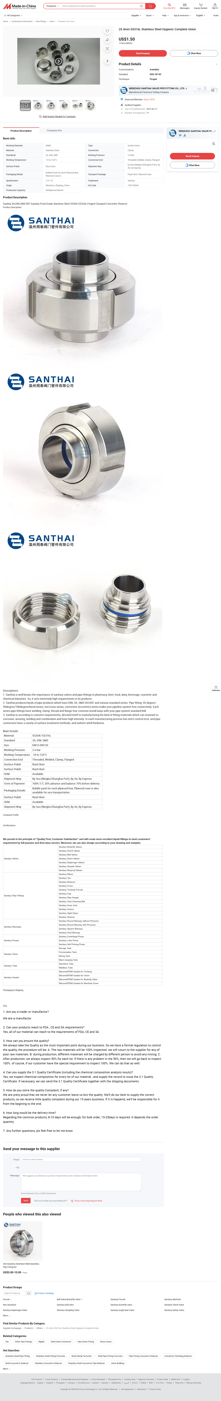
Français (71, 1383)
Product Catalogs (45, 1293)
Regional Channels (146, 1379)
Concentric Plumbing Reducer (178, 1356)
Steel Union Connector (61, 1341)
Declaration (141, 1389)
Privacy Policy (155, 1389)
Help (164, 15)
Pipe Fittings (41, 21)
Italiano (95, 1383)
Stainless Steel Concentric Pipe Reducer (86, 1363)
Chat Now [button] (196, 53)
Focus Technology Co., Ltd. (91, 1389)
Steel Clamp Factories (81, 1356)
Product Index (162, 1379)
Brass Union (106, 1341)
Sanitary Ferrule (117, 1299)
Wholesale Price (114, 1379)
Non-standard (9, 1304)
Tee (7, 1341)
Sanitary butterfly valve (121, 1304)
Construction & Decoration (22, 21)
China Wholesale (98, 1379)
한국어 (135, 1383)
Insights (186, 1379)
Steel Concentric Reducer (17, 1363)
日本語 (143, 1383)
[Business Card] (213, 143)
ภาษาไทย (159, 1383)
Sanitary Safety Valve (174, 1310)
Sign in (215, 7)
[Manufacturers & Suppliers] (19, 6)
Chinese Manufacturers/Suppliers (74, 1379)
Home (5, 21)
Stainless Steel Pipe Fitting (17, 1356)
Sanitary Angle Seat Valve (122, 1310)
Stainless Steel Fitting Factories (50, 1356)
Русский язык (83, 1383)
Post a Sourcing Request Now (86, 1200)
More (5, 1368)
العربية (126, 1383)
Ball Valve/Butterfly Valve (68, 1299)
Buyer (149, 15)
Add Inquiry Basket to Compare (59, 116)
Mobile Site (175, 1379)
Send (25, 1200)
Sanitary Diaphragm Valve (15, 1310)
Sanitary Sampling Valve (68, 1310)
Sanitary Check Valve (174, 1304)
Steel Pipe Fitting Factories (110, 1356)
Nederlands (116, 1383)
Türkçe (169, 1383)
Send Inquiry (143, 53)
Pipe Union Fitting (86, 1341)
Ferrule (6, 1299)
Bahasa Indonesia (194, 1383)
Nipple (41, 1341)
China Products (51, 1379)
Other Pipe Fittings (23, 1341)
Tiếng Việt (179, 1383)
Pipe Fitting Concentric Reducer (143, 1356)
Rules (216, 15)
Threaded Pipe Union (66, 21)
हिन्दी (151, 1383)
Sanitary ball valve (65, 1304)
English (40, 1383)
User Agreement (127, 1389)
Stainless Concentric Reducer (48, 1363)
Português (60, 1383)
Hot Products (36, 1379)
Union (51, 21)
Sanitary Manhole (172, 1299)
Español (49, 1383)
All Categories (13, 15)
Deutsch (105, 1383)
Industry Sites (129, 1379)
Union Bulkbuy (117, 1363)
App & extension (181, 15)
